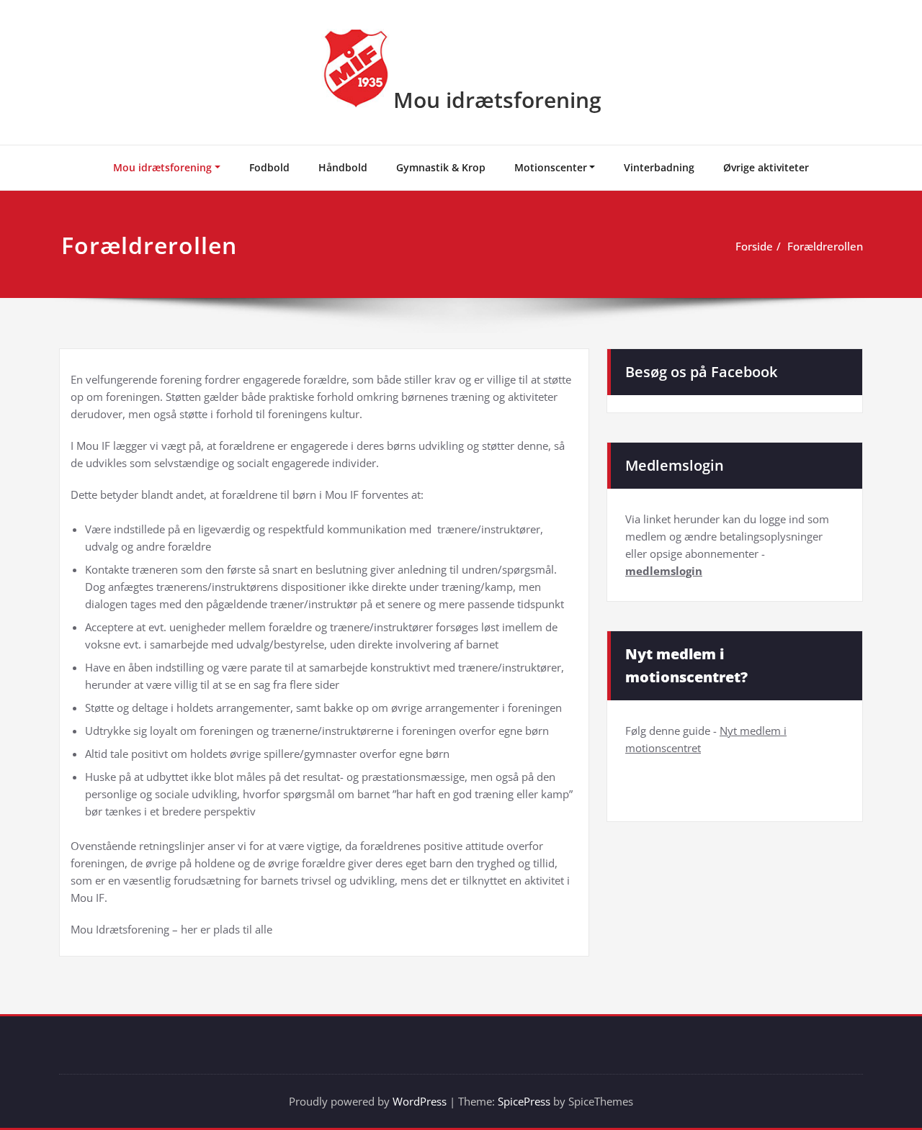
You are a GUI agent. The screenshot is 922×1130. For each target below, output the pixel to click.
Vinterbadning (659, 167)
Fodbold (269, 167)
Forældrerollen (825, 246)
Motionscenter (550, 167)
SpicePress (524, 1101)
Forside (754, 246)
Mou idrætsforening (497, 99)
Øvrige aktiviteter (766, 167)
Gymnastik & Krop (440, 167)
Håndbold (342, 167)
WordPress (420, 1101)
